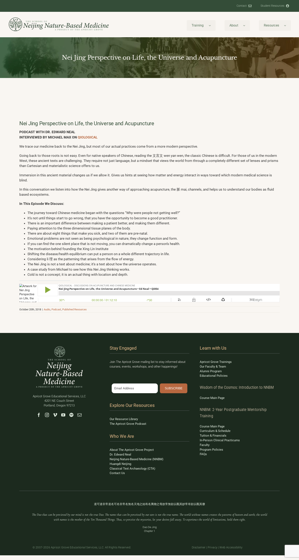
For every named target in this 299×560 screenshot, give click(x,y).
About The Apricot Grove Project (132, 450)
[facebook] (39, 415)
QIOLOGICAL (87, 137)
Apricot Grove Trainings (216, 362)
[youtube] (63, 415)
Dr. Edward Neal (120, 454)
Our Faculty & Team (213, 366)
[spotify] (71, 415)
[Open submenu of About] (246, 25)
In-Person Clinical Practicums (220, 440)
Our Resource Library (124, 419)
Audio (47, 309)
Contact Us (117, 473)
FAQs (203, 454)
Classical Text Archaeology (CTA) (132, 468)
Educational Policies (214, 376)
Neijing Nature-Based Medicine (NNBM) (136, 459)
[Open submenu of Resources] (287, 25)
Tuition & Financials (213, 435)
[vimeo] (55, 415)
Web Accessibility (230, 547)
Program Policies (211, 449)
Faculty (205, 445)
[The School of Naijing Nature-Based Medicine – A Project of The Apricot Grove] (59, 347)
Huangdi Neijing (120, 464)
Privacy (213, 547)
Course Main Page (212, 398)
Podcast (56, 309)
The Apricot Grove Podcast (128, 424)
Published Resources (74, 309)
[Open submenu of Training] (212, 25)
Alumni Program (211, 371)
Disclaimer (199, 547)
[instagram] (47, 415)
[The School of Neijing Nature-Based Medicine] (59, 18)
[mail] (79, 415)
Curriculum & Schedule (215, 431)
